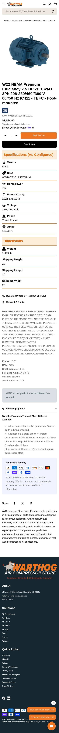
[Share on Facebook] (14, 503)
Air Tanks (6, 626)
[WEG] (5, 109)
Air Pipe (5, 629)
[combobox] (29, 11)
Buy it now (29, 144)
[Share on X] (22, 503)
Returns (5, 663)
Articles (5, 641)
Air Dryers (6, 622)
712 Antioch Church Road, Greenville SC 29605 (21, 592)
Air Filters (6, 618)
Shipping (6, 124)
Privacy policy (7, 671)
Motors (5, 637)
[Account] (49, 4)
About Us (5, 659)
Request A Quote (15, 302)
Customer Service (9, 678)
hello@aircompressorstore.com (14, 596)
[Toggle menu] (3, 4)
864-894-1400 (7, 600)
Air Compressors (8, 614)
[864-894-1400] (44, 4)
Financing (6, 655)
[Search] (53, 11)
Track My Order (8, 686)
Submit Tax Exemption (11, 675)
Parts (4, 633)
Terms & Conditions (10, 667)
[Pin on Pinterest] (31, 503)
